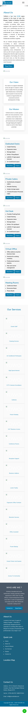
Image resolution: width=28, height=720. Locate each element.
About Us (7, 644)
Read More (8, 66)
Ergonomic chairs (12, 149)
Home (6, 641)
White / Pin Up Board (13, 224)
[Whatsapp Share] (24, 711)
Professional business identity (13, 262)
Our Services (8, 649)
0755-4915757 (12, 693)
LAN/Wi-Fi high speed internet (13, 158)
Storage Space (11, 152)
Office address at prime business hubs (13, 253)
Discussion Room (12, 288)
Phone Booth (10, 291)
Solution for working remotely (13, 257)
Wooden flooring (12, 186)
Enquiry (18, 165)
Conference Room (12, 285)
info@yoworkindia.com (13, 696)
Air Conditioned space (13, 161)
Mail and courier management (11, 267)
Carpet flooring (11, 147)
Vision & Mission (9, 646)
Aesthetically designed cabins (13, 183)
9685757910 (20, 693)
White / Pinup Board (13, 154)
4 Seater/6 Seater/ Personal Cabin (15, 193)
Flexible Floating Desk (13, 214)
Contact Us (10, 608)
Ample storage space (13, 189)
